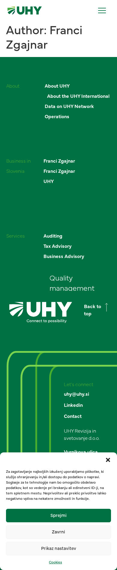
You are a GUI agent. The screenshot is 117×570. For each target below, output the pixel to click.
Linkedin (73, 405)
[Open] (102, 10)
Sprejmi (58, 515)
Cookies (55, 562)
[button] (108, 460)
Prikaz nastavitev (58, 548)
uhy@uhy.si (76, 394)
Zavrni (58, 532)
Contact (73, 416)
